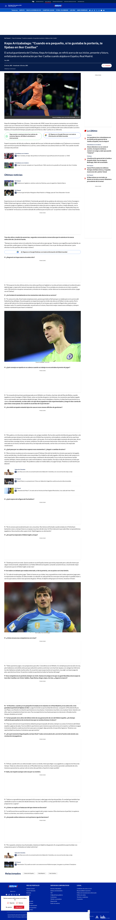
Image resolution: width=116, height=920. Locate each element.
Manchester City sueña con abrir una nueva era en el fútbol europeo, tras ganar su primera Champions (46, 864)
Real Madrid (41, 873)
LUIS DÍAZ (72, 10)
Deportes (12, 903)
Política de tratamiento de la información (86, 892)
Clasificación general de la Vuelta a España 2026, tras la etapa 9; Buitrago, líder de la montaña (99, 160)
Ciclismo (89, 135)
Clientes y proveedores (56, 899)
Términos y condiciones (82, 897)
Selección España (29, 873)
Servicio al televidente (55, 888)
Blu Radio (28, 892)
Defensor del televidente (56, 890)
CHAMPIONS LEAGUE (48, 10)
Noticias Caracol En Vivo (70, 1)
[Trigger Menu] (5, 5)
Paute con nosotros (55, 903)
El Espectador (29, 901)
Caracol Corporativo (31, 907)
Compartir (108, 65)
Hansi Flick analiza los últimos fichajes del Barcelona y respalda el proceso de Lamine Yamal (98, 170)
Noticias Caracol (30, 888)
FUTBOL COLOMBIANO (62, 10)
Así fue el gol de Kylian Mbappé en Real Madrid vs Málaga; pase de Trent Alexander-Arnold (43, 192)
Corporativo (80, 899)
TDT (51, 892)
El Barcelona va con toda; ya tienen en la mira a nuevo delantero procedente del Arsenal (99, 179)
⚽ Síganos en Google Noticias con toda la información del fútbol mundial (44, 252)
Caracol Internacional (31, 905)
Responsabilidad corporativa (84, 890)
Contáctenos (53, 897)
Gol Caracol (48, 1)
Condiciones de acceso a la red (84, 888)
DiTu (27, 899)
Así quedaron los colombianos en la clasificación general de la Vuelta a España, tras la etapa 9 (99, 139)
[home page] (33, 1)
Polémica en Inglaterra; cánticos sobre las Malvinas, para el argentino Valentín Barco (41, 183)
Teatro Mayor (29, 903)
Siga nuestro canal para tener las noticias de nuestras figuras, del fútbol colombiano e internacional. (23, 136)
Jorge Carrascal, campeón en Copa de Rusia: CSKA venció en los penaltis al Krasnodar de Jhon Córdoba (47, 165)
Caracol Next (29, 909)
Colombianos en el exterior (22, 153)
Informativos (81, 1)
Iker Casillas (53, 873)
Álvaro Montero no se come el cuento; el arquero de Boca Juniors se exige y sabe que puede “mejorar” (99, 150)
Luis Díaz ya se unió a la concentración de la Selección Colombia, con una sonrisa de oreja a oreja (44, 471)
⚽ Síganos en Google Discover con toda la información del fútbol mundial (62, 135)
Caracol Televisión (30, 890)
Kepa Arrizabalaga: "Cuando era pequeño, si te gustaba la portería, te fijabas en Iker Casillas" (34, 38)
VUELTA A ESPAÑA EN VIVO (33, 10)
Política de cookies (81, 895)
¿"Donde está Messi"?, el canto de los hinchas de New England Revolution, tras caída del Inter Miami (46, 490)
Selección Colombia (20, 469)
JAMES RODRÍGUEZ (82, 10)
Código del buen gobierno (56, 895)
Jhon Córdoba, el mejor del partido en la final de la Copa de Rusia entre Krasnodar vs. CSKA (43, 155)
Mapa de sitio (53, 901)
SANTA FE (22, 10)
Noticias (21, 903)
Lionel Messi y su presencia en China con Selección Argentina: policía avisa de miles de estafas (44, 481)
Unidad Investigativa (58, 1)
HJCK (27, 897)
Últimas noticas (39, 1)
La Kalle (28, 895)
